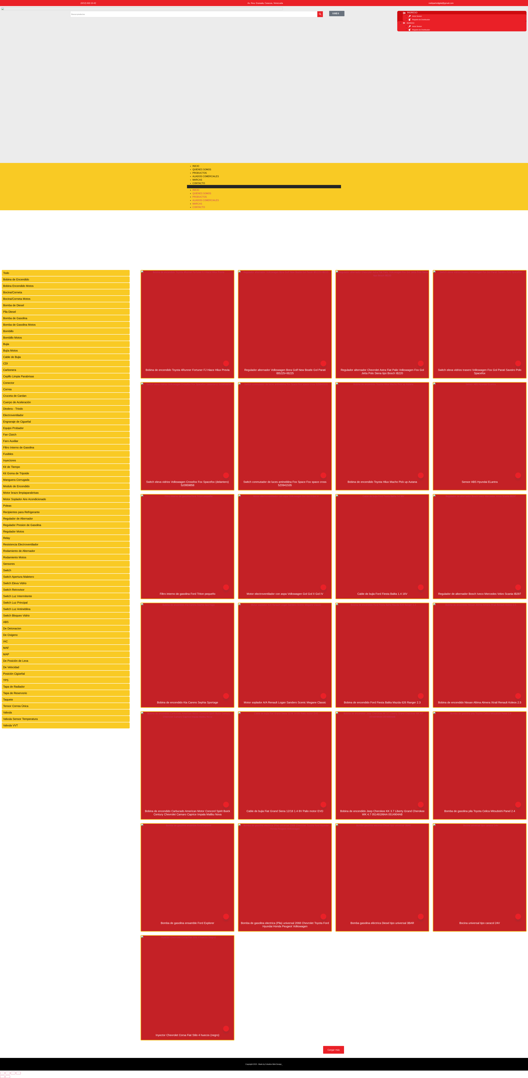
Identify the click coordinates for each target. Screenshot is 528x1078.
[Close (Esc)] (2, 1073)
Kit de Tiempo (11, 466)
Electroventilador (13, 415)
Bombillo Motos (12, 337)
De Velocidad (11, 667)
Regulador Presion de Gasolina (22, 525)
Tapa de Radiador (14, 686)
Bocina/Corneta (12, 292)
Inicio (196, 166)
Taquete (8, 699)
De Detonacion (12, 628)
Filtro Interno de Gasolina (18, 447)
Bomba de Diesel (13, 305)
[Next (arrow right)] (7, 1077)
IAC (5, 641)
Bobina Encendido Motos (18, 285)
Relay (6, 537)
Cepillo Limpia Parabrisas (18, 376)
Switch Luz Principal (15, 602)
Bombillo (8, 331)
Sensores (9, 563)
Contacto (199, 183)
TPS (5, 680)
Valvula (7, 712)
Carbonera (9, 369)
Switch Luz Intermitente (17, 596)
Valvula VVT (10, 725)
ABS (6, 622)
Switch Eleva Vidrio (14, 583)
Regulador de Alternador (18, 518)
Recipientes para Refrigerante (21, 512)
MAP (6, 654)
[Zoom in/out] (18, 1073)
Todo (6, 272)
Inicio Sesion (417, 16)
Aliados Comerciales (206, 176)
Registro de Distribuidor (421, 20)
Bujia (6, 344)
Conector (8, 382)
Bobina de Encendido (16, 279)
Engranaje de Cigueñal (17, 421)
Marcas (197, 180)
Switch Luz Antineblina (16, 609)
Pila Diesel (9, 311)
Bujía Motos (10, 350)
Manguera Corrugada (16, 479)
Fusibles (8, 453)
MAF (6, 647)
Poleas (7, 505)
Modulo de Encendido (16, 486)
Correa (7, 389)
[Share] (7, 1073)
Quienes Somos (202, 169)
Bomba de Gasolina (15, 318)
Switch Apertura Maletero (18, 576)
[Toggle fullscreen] (13, 1073)
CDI (5, 363)
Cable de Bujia (12, 357)
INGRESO (412, 12)
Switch (7, 570)
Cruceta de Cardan (14, 395)
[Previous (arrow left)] (2, 1077)
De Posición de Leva (15, 660)
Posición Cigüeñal (14, 673)
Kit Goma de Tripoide (16, 473)
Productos (200, 173)
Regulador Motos (13, 531)
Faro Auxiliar (10, 441)
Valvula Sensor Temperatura (20, 718)
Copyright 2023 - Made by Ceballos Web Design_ (264, 1064)
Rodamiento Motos (14, 557)
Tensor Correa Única (15, 706)
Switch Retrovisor (13, 589)
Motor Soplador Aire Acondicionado (24, 499)
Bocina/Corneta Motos (16, 298)
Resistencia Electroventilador (20, 544)
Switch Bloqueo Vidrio (16, 615)
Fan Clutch (9, 434)
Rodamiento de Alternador (19, 550)
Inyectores (9, 460)
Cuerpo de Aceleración (17, 402)
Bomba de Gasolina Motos (19, 324)
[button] (264, 186)
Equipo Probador (13, 428)
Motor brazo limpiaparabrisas (21, 492)
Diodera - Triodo (13, 408)
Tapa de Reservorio (15, 693)
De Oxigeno (10, 634)
